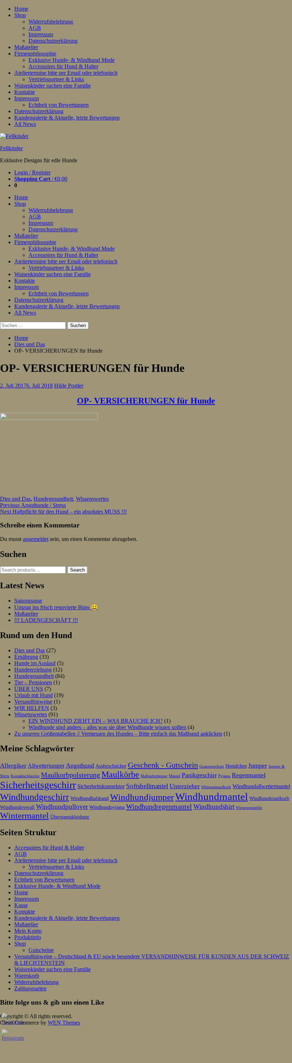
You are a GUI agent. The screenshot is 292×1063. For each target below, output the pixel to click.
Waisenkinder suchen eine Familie (52, 86)
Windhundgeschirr (34, 797)
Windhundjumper (142, 797)
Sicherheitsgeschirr (38, 784)
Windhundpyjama (107, 807)
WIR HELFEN (31, 708)
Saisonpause (28, 601)
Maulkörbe (120, 774)
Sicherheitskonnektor (101, 786)
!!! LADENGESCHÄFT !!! (46, 620)
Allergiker (13, 765)
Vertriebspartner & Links (56, 79)
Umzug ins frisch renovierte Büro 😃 (56, 607)
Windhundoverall (17, 807)
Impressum (40, 34)
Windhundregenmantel (159, 806)
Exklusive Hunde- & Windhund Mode (71, 60)
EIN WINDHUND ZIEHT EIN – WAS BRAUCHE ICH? (95, 721)
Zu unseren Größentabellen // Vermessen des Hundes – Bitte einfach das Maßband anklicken (118, 734)
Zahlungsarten (30, 988)
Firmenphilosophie (35, 54)
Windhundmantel (211, 796)
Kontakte (24, 92)
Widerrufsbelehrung (50, 22)
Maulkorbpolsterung (70, 775)
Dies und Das (29, 344)
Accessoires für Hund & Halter (63, 66)
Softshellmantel (147, 786)
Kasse (21, 905)
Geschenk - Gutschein (163, 765)
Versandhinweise (33, 702)
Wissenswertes (92, 499)
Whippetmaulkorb (216, 787)
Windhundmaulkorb (269, 798)
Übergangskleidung (69, 817)
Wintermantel (24, 815)
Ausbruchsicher (110, 766)
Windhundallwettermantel (261, 786)
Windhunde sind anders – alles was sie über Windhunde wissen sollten (107, 727)
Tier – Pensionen (33, 682)
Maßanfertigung (154, 776)
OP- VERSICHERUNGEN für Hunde (146, 400)
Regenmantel (249, 775)
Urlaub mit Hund (33, 695)
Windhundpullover (62, 806)
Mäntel (174, 776)
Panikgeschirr (199, 775)
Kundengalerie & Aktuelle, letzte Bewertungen (67, 118)
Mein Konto (28, 931)
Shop (20, 15)
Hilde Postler (68, 386)
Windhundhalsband (90, 798)
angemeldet (35, 539)
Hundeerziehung (33, 670)
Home (21, 9)
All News (25, 124)
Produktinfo (27, 937)
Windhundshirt (213, 806)
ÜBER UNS (28, 689)
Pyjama (224, 776)
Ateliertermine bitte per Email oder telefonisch (66, 73)
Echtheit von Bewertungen (58, 105)
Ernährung (26, 657)
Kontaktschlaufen (25, 776)
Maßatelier (26, 47)
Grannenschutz (211, 766)
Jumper (257, 765)
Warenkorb (26, 976)
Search (77, 570)
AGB (34, 28)
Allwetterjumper (46, 766)
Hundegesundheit (53, 499)
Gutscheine (41, 950)
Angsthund (80, 765)
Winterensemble (249, 808)
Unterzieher (185, 786)
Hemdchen (236, 766)
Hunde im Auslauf (35, 663)
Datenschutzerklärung (53, 41)
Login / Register (32, 172)
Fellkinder (11, 148)
